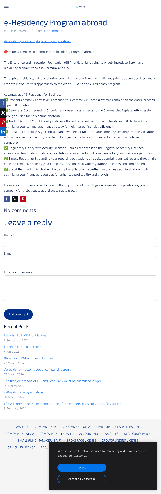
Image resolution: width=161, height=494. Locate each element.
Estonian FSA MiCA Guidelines (25, 335)
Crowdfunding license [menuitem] (120, 440)
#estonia (28, 41)
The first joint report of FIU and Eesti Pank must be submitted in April (53, 381)
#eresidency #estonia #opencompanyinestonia (37, 369)
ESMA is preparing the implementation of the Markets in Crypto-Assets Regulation (62, 403)
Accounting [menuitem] (88, 433)
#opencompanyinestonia (53, 41)
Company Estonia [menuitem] (76, 426)
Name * (9, 235)
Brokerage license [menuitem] (81, 440)
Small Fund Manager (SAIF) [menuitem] (39, 440)
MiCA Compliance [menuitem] (137, 433)
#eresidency (13, 41)
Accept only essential (82, 478)
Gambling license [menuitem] (21, 447)
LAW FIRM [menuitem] (22, 426)
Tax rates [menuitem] (111, 433)
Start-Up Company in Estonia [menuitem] (119, 426)
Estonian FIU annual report (23, 346)
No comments (54, 30)
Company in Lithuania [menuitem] (57, 433)
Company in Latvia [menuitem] (20, 433)
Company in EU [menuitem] (46, 426)
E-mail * (10, 253)
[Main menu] (6, 6)
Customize (80, 455)
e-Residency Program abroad (24, 392)
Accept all (82, 467)
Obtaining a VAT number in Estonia (28, 358)
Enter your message (18, 272)
